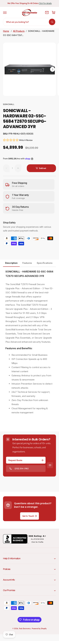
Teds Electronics (25, 628)
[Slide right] (52, 69)
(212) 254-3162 (22, 468)
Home (6, 31)
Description (11, 263)
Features (27, 263)
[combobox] (29, 22)
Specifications (44, 263)
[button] (5, 12)
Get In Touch (28, 516)
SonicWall (8, 104)
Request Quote (15, 460)
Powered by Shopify (39, 628)
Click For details (45, 3)
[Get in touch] (47, 12)
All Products (19, 31)
